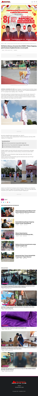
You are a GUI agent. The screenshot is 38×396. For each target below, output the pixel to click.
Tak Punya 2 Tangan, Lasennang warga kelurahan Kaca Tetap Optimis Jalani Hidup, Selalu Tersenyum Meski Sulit (17, 307)
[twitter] (4, 202)
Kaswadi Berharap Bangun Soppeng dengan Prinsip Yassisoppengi (24, 222)
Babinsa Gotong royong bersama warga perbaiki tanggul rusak (15, 143)
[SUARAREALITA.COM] (6, 2)
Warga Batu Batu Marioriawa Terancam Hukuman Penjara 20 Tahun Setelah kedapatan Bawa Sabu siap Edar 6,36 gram (18, 369)
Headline (21, 224)
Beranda (2, 43)
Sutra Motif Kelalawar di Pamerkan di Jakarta (12, 146)
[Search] (34, 2)
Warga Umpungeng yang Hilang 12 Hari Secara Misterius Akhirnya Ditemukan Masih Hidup (25, 211)
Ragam (5, 43)
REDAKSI (19, 385)
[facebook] (2, 202)
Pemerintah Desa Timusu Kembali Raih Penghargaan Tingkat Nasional (25, 256)
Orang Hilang (22, 213)
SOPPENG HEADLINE (5, 304)
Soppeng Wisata (5, 283)
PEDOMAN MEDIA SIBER (19, 387)
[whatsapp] (6, 202)
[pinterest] (8, 202)
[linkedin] (10, 202)
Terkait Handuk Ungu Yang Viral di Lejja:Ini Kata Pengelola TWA (13, 327)
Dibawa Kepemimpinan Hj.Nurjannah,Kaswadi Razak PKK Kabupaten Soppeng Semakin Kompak (25, 233)
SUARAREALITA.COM (22, 391)
